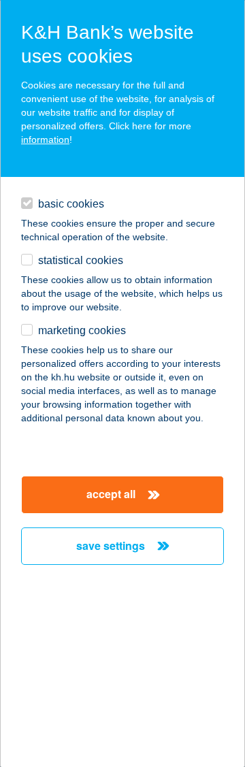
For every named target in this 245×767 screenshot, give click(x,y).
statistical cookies (80, 260)
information (45, 139)
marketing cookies (82, 330)
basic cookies (71, 204)
